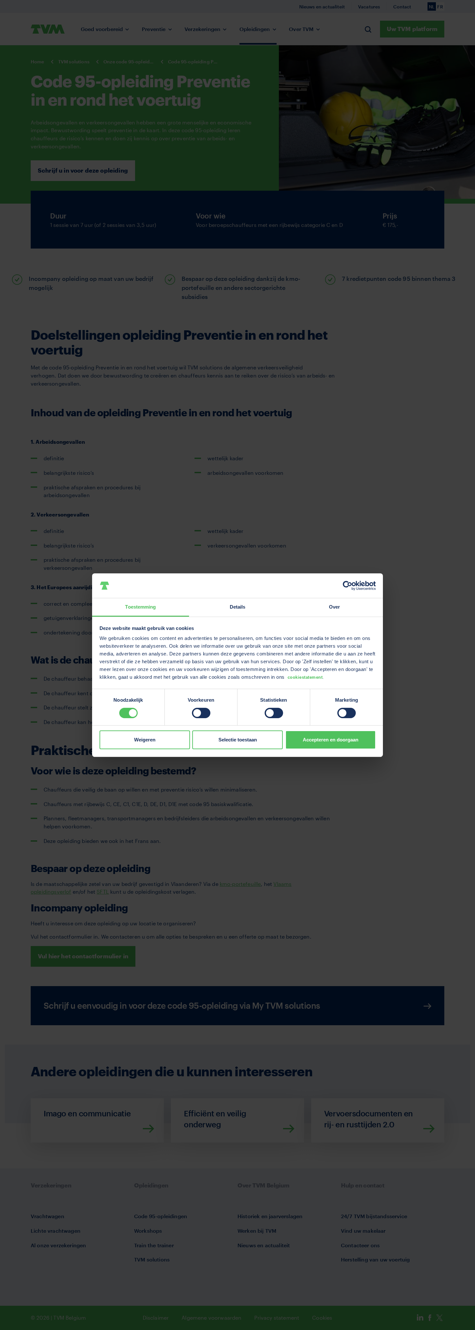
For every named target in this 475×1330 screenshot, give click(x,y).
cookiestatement (305, 677)
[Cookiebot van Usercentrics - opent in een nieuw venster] (347, 586)
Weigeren (144, 739)
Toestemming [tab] (140, 607)
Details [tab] (238, 607)
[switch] (201, 713)
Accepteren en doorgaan (330, 739)
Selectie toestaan (237, 739)
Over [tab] (334, 607)
